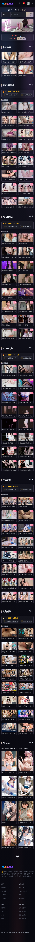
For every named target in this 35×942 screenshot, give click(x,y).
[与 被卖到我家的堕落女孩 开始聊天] (25, 786)
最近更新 (3, 887)
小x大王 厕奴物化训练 (24, 507)
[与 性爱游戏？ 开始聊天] (9, 811)
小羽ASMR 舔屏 (22, 243)
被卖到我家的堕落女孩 (24, 797)
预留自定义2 (22, 911)
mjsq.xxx (20, 36)
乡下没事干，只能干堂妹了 (9, 772)
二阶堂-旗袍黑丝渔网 (24, 193)
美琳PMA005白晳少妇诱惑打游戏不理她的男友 (15, 733)
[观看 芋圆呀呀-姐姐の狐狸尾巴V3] (25, 56)
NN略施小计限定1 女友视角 (9, 257)
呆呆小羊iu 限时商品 (7, 298)
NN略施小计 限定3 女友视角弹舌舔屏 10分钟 (14, 284)
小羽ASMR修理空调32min (9, 311)
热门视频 (3, 891)
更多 (30, 47)
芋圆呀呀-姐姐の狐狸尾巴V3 (26, 62)
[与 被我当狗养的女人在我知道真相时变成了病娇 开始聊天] (25, 761)
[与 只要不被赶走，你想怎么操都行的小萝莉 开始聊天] (9, 836)
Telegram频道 (23, 891)
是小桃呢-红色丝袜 (23, 153)
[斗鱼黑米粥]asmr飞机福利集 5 (10, 402)
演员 (2, 911)
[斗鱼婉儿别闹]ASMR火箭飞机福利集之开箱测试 (15, 456)
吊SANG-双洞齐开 (7, 112)
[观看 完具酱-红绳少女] (25, 69)
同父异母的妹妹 (6, 706)
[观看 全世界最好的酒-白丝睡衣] (9, 69)
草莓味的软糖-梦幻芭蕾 (8, 62)
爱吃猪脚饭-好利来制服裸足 (26, 207)
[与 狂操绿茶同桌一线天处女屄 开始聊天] (25, 836)
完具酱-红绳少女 (23, 75)
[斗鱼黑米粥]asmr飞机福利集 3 (10, 389)
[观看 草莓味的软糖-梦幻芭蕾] (9, 56)
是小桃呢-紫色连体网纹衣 (9, 153)
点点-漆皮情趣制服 (23, 166)
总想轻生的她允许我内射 (8, 797)
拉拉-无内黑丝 (6, 166)
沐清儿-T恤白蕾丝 (23, 180)
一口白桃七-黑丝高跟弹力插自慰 (11, 125)
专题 (2, 918)
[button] (3, 25)
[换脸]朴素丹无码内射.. (8, 665)
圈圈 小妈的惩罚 (23, 325)
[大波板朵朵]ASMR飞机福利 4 (10, 429)
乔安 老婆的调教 (23, 271)
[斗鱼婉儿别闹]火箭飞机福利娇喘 (11, 470)
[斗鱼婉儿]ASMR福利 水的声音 (10, 443)
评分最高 (3, 898)
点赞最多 (3, 894)
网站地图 (3, 908)
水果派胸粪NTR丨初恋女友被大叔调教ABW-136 (15, 692)
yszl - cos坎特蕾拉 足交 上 (25, 534)
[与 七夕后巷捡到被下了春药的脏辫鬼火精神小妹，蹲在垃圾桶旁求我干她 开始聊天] (25, 811)
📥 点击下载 (21, 38)
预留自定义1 (22, 908)
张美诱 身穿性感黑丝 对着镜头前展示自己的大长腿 (16, 574)
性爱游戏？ (5, 822)
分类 (2, 915)
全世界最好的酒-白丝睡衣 (9, 75)
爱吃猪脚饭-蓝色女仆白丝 (25, 125)
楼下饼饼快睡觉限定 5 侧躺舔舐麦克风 (12, 243)
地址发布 (21, 887)
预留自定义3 (22, 915)
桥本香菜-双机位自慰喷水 (25, 112)
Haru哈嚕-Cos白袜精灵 (8, 207)
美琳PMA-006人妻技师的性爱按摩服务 (12, 719)
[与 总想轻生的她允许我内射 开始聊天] (9, 786)
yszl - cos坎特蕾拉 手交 (8, 534)
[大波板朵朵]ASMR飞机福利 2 (10, 416)
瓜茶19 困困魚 (6, 325)
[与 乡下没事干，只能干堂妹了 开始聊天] (9, 761)
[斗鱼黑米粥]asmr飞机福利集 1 (10, 375)
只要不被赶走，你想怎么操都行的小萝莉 (13, 847)
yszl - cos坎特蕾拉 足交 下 (9, 547)
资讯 (2, 922)
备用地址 (21, 898)
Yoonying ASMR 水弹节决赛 (9, 271)
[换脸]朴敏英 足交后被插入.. (9, 652)
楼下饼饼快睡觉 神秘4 (8, 338)
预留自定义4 (22, 918)
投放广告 (21, 894)
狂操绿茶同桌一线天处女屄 (26, 847)
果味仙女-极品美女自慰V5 (25, 139)
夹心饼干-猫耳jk (6, 193)
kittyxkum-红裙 (6, 139)
